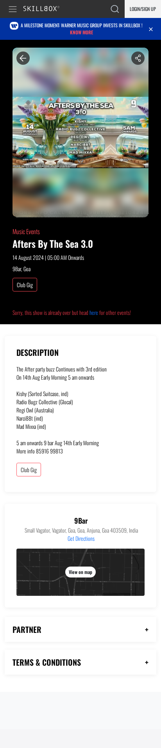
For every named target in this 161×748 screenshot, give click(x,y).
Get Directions (81, 538)
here (93, 312)
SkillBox (44, 9)
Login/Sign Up (143, 8)
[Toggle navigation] (14, 9)
